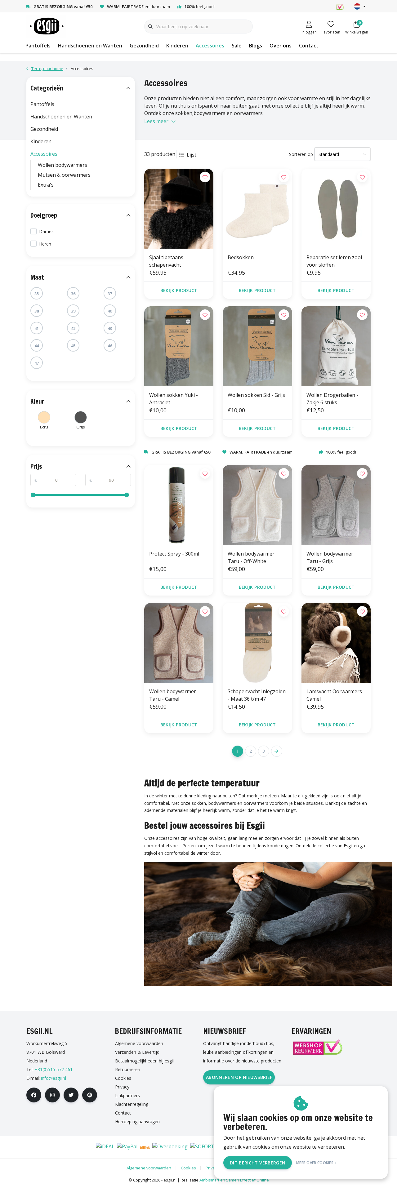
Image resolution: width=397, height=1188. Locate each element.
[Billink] (145, 1147)
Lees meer (156, 121)
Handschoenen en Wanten (90, 45)
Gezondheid (144, 45)
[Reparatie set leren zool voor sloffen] (336, 209)
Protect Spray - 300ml (174, 553)
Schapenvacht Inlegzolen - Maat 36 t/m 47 (257, 695)
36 (73, 293)
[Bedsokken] (257, 209)
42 (73, 328)
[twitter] (71, 1095)
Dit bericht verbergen (257, 1163)
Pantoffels (38, 45)
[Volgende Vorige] (276, 751)
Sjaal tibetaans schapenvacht (166, 261)
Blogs (255, 45)
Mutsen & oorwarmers (64, 174)
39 (73, 311)
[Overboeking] (170, 1147)
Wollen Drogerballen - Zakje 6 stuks (332, 399)
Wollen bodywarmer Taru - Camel (172, 695)
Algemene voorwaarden (149, 1168)
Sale (237, 45)
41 (36, 328)
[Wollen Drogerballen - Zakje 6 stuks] (336, 346)
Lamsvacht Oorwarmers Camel (334, 695)
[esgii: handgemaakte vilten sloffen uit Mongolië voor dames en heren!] (46, 26)
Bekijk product (179, 290)
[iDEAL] (105, 1147)
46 (110, 345)
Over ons (281, 45)
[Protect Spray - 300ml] (178, 505)
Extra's (46, 184)
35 (36, 293)
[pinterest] (89, 1095)
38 (36, 311)
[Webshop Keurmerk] (317, 1047)
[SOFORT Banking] (212, 1147)
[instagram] (52, 1095)
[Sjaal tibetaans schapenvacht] (178, 209)
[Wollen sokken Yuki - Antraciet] (178, 346)
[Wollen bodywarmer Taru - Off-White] (257, 505)
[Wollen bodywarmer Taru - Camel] (178, 643)
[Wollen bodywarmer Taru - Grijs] (336, 505)
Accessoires (210, 45)
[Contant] (85, 1147)
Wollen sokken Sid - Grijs (256, 395)
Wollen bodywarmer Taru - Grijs (329, 557)
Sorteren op (301, 154)
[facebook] (33, 1095)
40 (110, 311)
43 (110, 328)
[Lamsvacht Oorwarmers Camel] (336, 643)
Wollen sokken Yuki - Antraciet (173, 399)
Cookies (188, 1168)
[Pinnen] (67, 1147)
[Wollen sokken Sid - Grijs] (257, 346)
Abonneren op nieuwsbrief (239, 1077)
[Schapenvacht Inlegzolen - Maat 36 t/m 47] (257, 643)
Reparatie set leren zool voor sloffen (334, 261)
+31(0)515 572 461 (54, 1069)
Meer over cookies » (316, 1162)
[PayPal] (127, 1147)
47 (36, 363)
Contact (309, 45)
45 (73, 345)
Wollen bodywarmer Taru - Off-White (251, 557)
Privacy (212, 1168)
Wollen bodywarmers (62, 165)
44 (36, 345)
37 (110, 293)
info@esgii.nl (53, 1078)
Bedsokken (241, 257)
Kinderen (177, 45)
